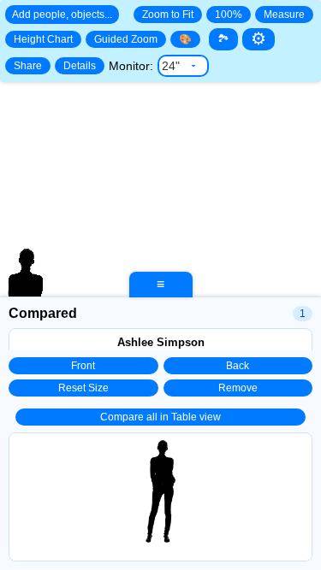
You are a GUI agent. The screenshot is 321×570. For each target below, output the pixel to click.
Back (237, 366)
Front (83, 366)
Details (79, 66)
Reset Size (83, 388)
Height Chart (43, 39)
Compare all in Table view (160, 417)
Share (28, 66)
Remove (238, 388)
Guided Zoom (126, 39)
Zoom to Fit (167, 15)
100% (228, 15)
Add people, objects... (62, 15)
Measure (284, 15)
